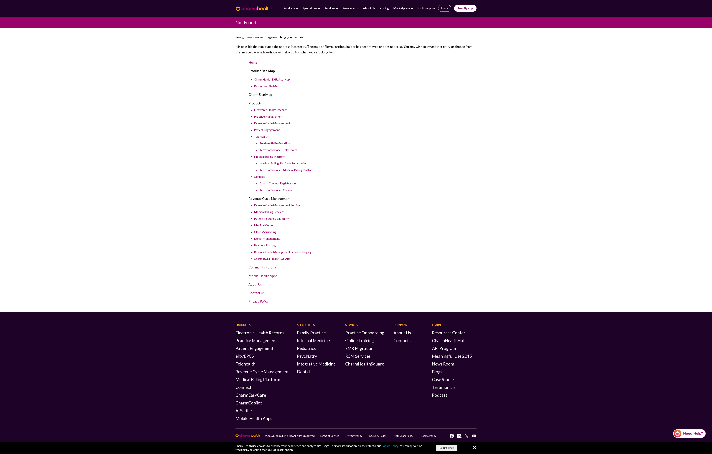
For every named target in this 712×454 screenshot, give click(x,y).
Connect (259, 176)
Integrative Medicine (316, 363)
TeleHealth (261, 136)
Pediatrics (306, 348)
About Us (369, 8)
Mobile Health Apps (262, 276)
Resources (349, 8)
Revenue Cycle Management (272, 123)
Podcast (439, 395)
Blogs (437, 371)
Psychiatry (307, 356)
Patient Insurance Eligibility (271, 218)
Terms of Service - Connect (277, 190)
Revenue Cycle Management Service (277, 205)
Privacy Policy (258, 301)
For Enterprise (426, 8)
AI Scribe (243, 410)
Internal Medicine (313, 340)
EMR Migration (359, 348)
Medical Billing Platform (269, 156)
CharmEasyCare (250, 395)
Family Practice (311, 332)
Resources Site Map (266, 86)
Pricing (384, 8)
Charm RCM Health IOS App (272, 258)
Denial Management (267, 238)
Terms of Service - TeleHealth (278, 150)
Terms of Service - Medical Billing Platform (287, 170)
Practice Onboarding (364, 332)
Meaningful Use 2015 (452, 356)
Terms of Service (329, 435)
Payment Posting (265, 245)
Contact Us (256, 293)
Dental (303, 371)
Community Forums (262, 267)
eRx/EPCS (244, 356)
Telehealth (245, 363)
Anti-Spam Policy (403, 435)
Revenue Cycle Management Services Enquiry (283, 252)
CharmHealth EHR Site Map (272, 79)
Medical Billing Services (269, 212)
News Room (443, 363)
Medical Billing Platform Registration (283, 163)
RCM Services (358, 356)
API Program (444, 348)
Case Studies (444, 379)
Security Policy (377, 435)
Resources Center (448, 332)
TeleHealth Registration (275, 143)
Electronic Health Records (270, 110)
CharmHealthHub (449, 340)
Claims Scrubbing (265, 232)
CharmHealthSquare (364, 363)
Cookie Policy (428, 435)
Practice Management (268, 116)
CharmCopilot (248, 402)
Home (252, 62)
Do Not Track (446, 448)
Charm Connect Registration (278, 183)
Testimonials (444, 387)
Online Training (359, 340)
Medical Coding (264, 225)
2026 (270, 435)
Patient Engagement (267, 130)
